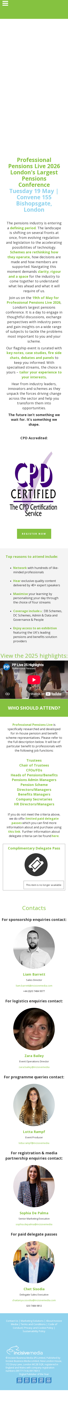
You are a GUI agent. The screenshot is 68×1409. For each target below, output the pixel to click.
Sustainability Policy (34, 1331)
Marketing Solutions (32, 1320)
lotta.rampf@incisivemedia (34, 1143)
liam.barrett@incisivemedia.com (34, 985)
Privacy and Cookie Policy (38, 1327)
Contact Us (12, 1320)
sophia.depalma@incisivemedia (34, 1224)
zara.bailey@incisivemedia (34, 1067)
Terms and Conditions (33, 1324)
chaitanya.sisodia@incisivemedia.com (34, 1300)
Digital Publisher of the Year (34, 1374)
